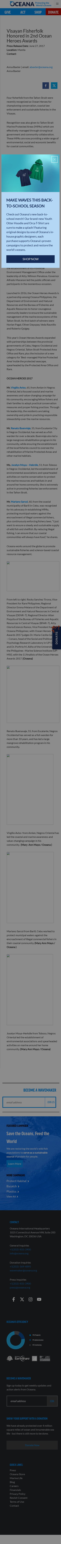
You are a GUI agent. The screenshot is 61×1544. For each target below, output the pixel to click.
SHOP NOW (31, 259)
